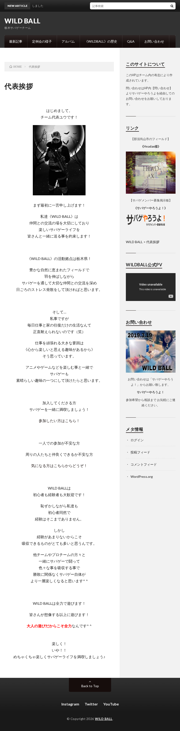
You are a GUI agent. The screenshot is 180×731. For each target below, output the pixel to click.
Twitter (91, 704)
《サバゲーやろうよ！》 (150, 208)
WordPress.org (142, 477)
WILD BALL (22, 21)
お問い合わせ (154, 41)
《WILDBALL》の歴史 (101, 41)
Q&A (131, 41)
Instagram (70, 704)
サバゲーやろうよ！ (150, 392)
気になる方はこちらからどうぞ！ (59, 465)
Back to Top (90, 686)
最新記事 (15, 41)
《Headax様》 (151, 146)
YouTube (111, 704)
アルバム (68, 41)
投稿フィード (140, 452)
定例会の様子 (42, 41)
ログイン (137, 440)
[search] (172, 5)
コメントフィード (144, 464)
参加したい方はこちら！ (59, 420)
